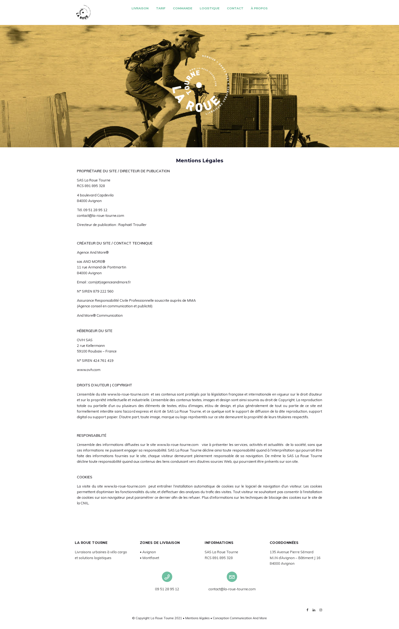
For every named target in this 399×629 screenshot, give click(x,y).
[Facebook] (307, 610)
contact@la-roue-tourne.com (232, 589)
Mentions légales (197, 618)
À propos (259, 8)
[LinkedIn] (313, 610)
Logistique (209, 8)
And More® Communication (100, 315)
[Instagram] (320, 610)
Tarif (160, 8)
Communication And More (248, 618)
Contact (235, 8)
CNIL (85, 503)
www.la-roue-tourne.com (128, 394)
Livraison (140, 8)
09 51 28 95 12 (167, 589)
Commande (182, 8)
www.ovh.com (88, 369)
